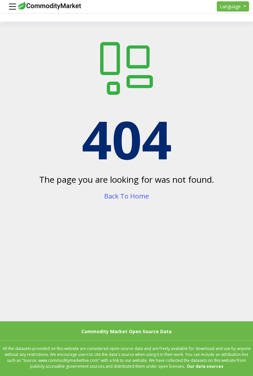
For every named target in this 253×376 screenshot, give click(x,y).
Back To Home (126, 196)
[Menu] (11, 6)
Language (231, 6)
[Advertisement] (126, 267)
